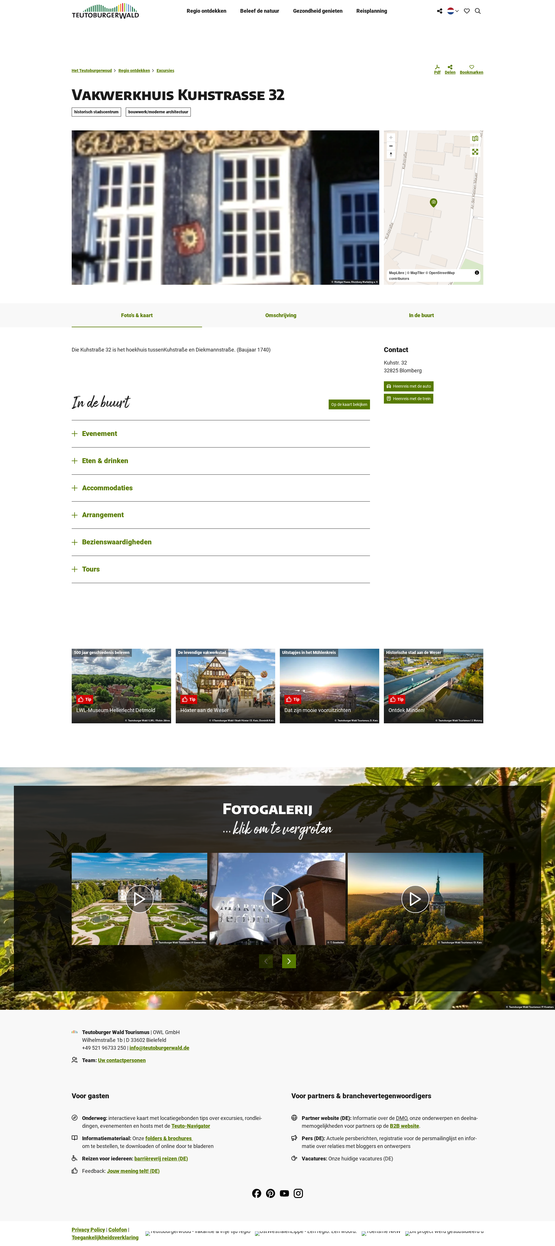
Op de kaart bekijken (349, 404)
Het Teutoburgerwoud (92, 70)
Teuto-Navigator (190, 1126)
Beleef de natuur (259, 11)
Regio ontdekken (206, 11)
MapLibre (396, 272)
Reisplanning (371, 11)
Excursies (165, 70)
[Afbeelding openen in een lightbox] (225, 207)
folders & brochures (169, 1138)
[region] (433, 207)
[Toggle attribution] (476, 272)
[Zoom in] (391, 137)
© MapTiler (416, 272)
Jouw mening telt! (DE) (133, 1171)
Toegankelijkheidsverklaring (105, 1237)
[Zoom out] (391, 146)
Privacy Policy (88, 1230)
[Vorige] (266, 961)
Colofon (117, 1230)
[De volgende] (289, 961)
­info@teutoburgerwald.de (159, 1048)
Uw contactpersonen (122, 1060)
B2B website (404, 1126)
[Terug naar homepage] (105, 11)
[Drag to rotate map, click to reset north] (391, 154)
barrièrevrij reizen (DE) (161, 1159)
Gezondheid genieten (318, 11)
